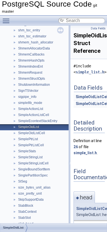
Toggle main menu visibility (7, 21)
